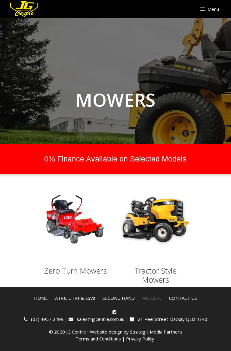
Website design (106, 332)
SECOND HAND (119, 298)
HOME (41, 298)
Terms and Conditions (98, 339)
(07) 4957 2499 (46, 319)
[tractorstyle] (155, 219)
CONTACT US (183, 298)
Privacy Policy (141, 339)
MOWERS (152, 298)
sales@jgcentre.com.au (99, 319)
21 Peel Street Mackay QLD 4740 (170, 319)
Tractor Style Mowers (155, 275)
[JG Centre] (24, 9)
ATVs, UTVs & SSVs (75, 298)
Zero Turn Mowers (75, 270)
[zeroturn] (75, 219)
